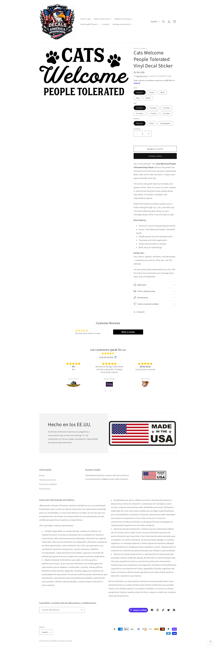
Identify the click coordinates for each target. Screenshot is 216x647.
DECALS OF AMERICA (51, 641)
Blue (163, 92)
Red (138, 98)
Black (148, 98)
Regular (139, 123)
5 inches (166, 108)
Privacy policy (44, 489)
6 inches (139, 113)
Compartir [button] (140, 312)
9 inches (166, 113)
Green (151, 92)
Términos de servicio (47, 480)
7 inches (153, 113)
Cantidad (137, 129)
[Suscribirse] (81, 610)
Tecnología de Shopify (65, 641)
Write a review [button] (128, 332)
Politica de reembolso (48, 484)
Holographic (165, 123)
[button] (102, 19)
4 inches (153, 108)
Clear (151, 123)
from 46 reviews (106, 357)
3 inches (139, 108)
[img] (108, 353)
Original (139, 92)
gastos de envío (141, 76)
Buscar (42, 475)
